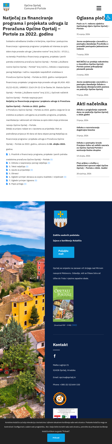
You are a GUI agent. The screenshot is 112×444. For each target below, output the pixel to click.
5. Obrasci (14, 173)
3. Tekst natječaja (17, 166)
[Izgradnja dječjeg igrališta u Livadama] (65, 416)
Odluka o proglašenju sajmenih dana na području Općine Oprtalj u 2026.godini (92, 112)
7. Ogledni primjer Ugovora (21, 180)
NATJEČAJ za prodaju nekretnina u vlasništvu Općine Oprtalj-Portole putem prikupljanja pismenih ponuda (92, 65)
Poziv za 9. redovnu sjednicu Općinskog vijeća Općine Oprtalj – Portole (93, 26)
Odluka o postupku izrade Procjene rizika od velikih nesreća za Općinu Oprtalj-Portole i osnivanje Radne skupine (93, 146)
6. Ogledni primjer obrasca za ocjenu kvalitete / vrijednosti (36, 177)
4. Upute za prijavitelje (19, 170)
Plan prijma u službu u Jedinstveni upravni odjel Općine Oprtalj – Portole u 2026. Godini (92, 165)
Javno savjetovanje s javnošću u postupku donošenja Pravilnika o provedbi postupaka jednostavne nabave (92, 45)
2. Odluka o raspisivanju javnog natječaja (28, 163)
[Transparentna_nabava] (60, 393)
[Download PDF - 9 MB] (62, 325)
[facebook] (54, 356)
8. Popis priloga (16, 184)
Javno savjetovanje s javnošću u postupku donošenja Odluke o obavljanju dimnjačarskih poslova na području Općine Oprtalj (93, 86)
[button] (108, 17)
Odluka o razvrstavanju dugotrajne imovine (88, 128)
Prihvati (56, 438)
